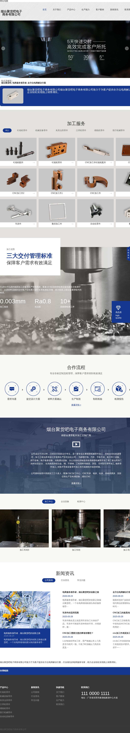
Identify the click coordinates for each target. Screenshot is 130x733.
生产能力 (86, 9)
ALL (7, 130)
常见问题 (81, 580)
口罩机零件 (81, 130)
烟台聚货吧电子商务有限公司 (11, 13)
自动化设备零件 (7, 716)
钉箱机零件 (22, 130)
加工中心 (49, 501)
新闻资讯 (114, 9)
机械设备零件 (41, 130)
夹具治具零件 (62, 130)
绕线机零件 (99, 130)
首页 (45, 9)
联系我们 (60, 704)
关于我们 (57, 9)
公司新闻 (49, 580)
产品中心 (71, 9)
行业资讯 (65, 580)
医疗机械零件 (119, 130)
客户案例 (100, 9)
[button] (65, 73)
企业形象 (65, 501)
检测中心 (81, 501)
